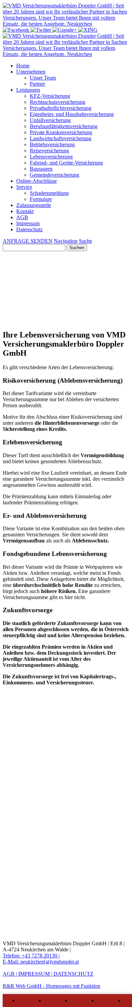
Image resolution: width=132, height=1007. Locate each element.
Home (22, 65)
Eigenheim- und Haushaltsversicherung (72, 114)
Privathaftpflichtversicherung (60, 108)
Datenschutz (29, 229)
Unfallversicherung (50, 120)
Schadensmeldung (49, 193)
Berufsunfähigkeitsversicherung (63, 126)
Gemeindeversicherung (54, 175)
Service (24, 187)
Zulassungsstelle (33, 205)
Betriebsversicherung (52, 144)
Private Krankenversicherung (61, 132)
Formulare (41, 199)
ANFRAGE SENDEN (27, 241)
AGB (22, 217)
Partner (37, 84)
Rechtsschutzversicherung (57, 102)
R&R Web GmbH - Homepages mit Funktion (51, 986)
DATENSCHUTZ (73, 974)
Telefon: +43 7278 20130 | (31, 955)
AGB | (10, 974)
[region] (66, 309)
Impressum (28, 223)
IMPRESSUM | (35, 974)
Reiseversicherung (49, 150)
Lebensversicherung (51, 156)
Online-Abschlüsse (36, 181)
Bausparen (41, 169)
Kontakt (25, 211)
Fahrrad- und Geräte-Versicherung (66, 163)
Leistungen (28, 90)
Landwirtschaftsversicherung (60, 138)
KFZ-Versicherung (50, 96)
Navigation (66, 241)
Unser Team (43, 78)
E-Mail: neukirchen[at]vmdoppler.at (41, 962)
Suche (85, 241)
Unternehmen (30, 72)
